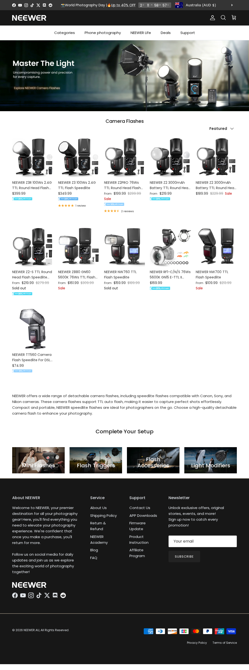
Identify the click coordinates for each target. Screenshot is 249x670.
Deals (166, 32)
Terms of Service (225, 643)
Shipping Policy (103, 515)
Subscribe (184, 556)
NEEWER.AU (31, 630)
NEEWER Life (141, 32)
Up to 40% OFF (123, 5)
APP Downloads (143, 515)
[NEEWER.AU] (29, 18)
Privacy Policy (197, 643)
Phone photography (103, 32)
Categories (64, 32)
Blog (94, 550)
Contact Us (139, 507)
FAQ (93, 557)
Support (187, 32)
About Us (98, 507)
